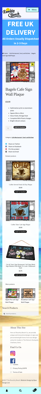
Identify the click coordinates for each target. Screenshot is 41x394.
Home (6, 53)
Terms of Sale (17, 372)
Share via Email (13, 152)
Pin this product (13, 149)
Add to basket (20, 127)
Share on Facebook (14, 146)
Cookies (15, 364)
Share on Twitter (14, 144)
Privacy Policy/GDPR (20, 368)
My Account (7, 390)
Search (20, 390)
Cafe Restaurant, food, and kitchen (19, 53)
